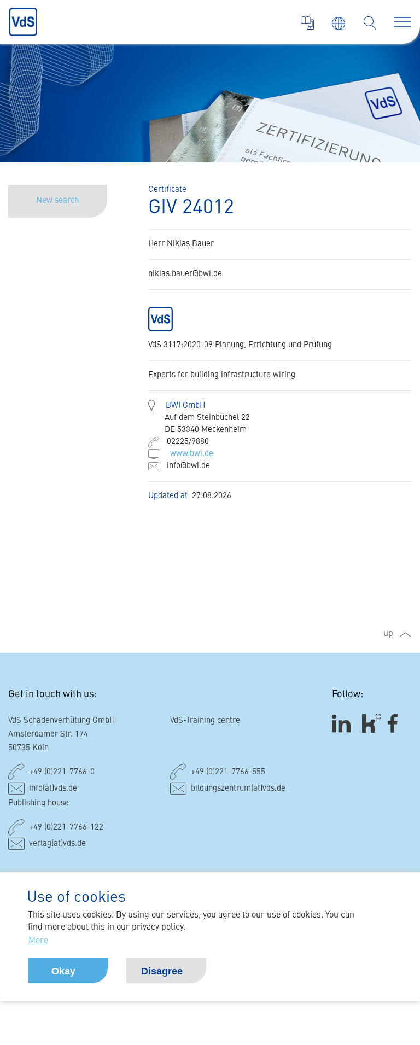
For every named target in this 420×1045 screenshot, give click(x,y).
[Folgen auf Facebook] (396, 724)
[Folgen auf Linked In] (343, 724)
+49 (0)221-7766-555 (228, 772)
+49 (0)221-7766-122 (66, 828)
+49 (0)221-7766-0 (62, 772)
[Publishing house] (307, 23)
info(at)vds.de (53, 789)
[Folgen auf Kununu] (371, 724)
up (388, 633)
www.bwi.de (191, 454)
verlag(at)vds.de (57, 844)
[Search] (369, 23)
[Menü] (402, 22)
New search (57, 201)
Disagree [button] (162, 971)
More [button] (38, 941)
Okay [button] (63, 971)
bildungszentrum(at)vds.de (238, 789)
